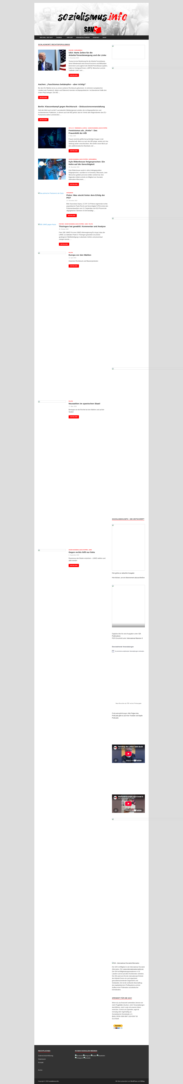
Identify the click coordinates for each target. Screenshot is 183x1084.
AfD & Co (71, 128)
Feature (71, 50)
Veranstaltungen (83, 37)
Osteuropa (69, 192)
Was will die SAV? (46, 37)
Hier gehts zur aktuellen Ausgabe (123, 573)
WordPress (133, 1081)
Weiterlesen (73, 75)
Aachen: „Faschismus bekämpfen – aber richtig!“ (62, 84)
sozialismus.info (54, 1081)
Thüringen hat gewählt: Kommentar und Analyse (82, 226)
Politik (91, 224)
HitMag (142, 1081)
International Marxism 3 (135, 638)
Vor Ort (70, 37)
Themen (59, 37)
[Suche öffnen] (143, 37)
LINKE (86, 224)
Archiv (40, 1070)
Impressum (42, 1059)
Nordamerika (78, 50)
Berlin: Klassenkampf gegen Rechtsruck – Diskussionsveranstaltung (71, 106)
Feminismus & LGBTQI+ (81, 128)
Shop (104, 37)
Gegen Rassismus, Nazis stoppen (97, 128)
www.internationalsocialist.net (133, 969)
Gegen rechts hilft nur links (82, 552)
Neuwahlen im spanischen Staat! (84, 403)
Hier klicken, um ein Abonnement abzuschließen (128, 577)
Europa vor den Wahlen (80, 255)
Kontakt (96, 37)
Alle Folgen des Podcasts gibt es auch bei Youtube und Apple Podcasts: (127, 716)
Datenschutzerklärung (45, 1055)
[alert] (128, 651)
